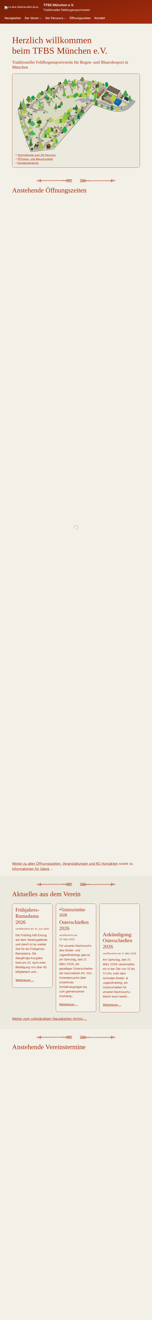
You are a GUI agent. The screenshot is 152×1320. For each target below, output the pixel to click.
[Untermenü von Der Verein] (41, 18)
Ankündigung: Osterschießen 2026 (117, 941)
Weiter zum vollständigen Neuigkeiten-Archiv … (49, 1019)
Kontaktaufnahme (28, 162)
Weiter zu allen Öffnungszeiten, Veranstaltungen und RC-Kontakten (65, 864)
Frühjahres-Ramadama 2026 (27, 916)
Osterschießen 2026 (74, 925)
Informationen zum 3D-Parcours (37, 155)
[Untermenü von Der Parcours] (65, 18)
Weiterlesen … (24, 980)
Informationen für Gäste (30, 869)
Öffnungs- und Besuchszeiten (35, 158)
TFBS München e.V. (58, 5)
